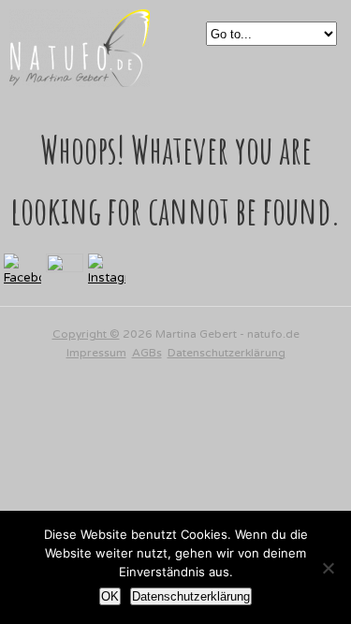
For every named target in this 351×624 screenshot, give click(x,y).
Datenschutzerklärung (226, 352)
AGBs (147, 352)
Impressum (96, 352)
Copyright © (86, 334)
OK (110, 596)
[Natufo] (79, 76)
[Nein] (327, 568)
